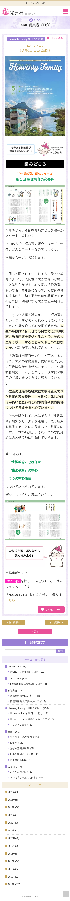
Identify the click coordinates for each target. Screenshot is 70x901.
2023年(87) (13, 815)
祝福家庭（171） (17, 690)
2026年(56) (13, 792)
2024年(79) (13, 807)
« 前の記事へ (13, 622)
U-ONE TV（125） (17, 666)
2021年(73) (13, 830)
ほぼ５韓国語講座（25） (23, 748)
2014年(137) (14, 884)
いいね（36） (53, 609)
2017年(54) (13, 861)
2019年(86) (13, 846)
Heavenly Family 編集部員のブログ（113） (32, 719)
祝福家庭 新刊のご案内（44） (25, 695)
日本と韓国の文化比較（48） (25, 754)
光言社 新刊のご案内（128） (25, 737)
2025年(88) (13, 799)
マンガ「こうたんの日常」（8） (27, 777)
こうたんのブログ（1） (22, 772)
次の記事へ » (56, 622)
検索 (60, 651)
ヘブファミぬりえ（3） (22, 725)
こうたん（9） (15, 766)
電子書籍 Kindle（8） (21, 760)
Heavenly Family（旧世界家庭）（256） (29, 708)
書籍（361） (14, 731)
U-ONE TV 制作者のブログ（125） (28, 671)
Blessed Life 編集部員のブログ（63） (30, 683)
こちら (10, 600)
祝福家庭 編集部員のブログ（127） (28, 701)
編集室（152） (17, 742)
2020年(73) (13, 838)
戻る (36, 631)
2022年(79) (13, 822)
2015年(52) (13, 876)
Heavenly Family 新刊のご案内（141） (30, 713)
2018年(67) (13, 853)
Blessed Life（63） (18, 678)
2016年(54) (13, 869)
